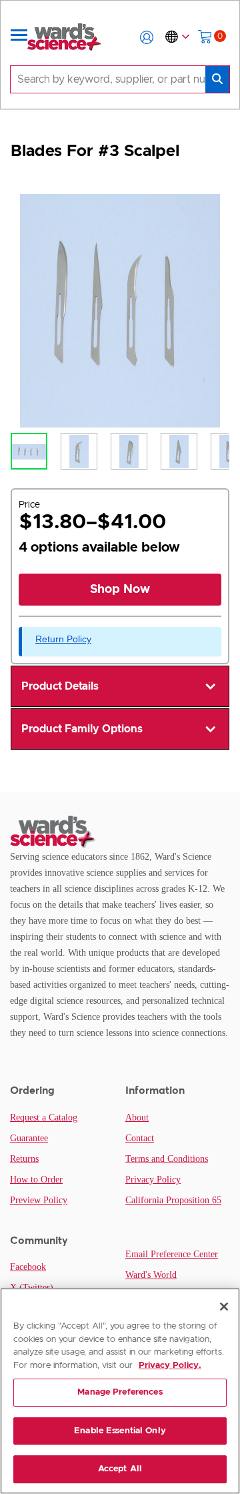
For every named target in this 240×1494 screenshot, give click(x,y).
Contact (139, 1138)
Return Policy (63, 639)
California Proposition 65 (173, 1200)
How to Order (36, 1180)
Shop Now (120, 590)
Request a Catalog (43, 1117)
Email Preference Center (171, 1254)
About (137, 1117)
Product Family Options (82, 729)
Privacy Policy (153, 1180)
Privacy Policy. (170, 1365)
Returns (24, 1159)
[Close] (224, 1306)
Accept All (120, 1469)
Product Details (60, 686)
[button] (146, 37)
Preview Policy (38, 1200)
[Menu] (19, 37)
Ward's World (151, 1275)
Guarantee (29, 1138)
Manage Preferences (119, 1392)
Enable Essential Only (120, 1431)
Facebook (28, 1267)
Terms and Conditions (166, 1159)
